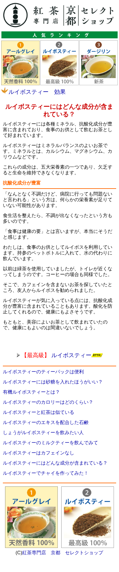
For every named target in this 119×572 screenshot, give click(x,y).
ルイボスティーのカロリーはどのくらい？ (48, 402)
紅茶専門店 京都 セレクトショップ (62, 552)
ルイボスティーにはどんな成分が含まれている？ (55, 463)
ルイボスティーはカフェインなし (38, 452)
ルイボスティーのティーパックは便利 (43, 371)
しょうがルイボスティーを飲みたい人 (43, 432)
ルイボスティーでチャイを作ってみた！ (46, 473)
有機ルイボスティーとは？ (31, 392)
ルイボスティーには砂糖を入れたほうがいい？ (53, 381)
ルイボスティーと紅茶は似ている (38, 412)
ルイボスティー (56, 355)
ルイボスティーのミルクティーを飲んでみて (50, 442)
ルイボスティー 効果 (37, 92)
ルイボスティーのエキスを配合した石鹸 (46, 422)
